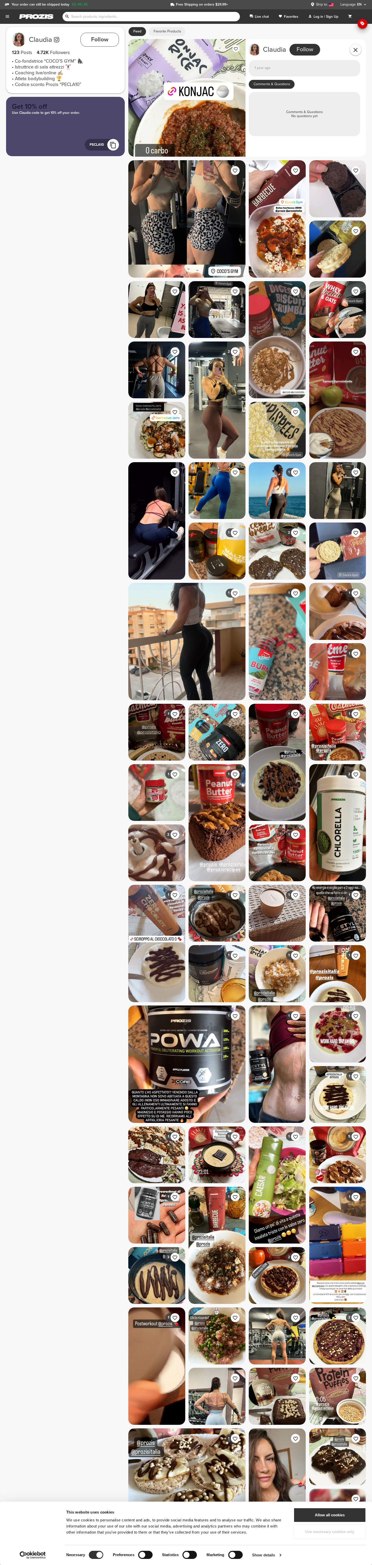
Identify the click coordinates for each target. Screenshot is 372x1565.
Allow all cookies (330, 1515)
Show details (263, 1555)
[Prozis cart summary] (350, 16)
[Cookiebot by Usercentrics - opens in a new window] (33, 1555)
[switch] (145, 1555)
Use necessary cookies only (329, 1532)
